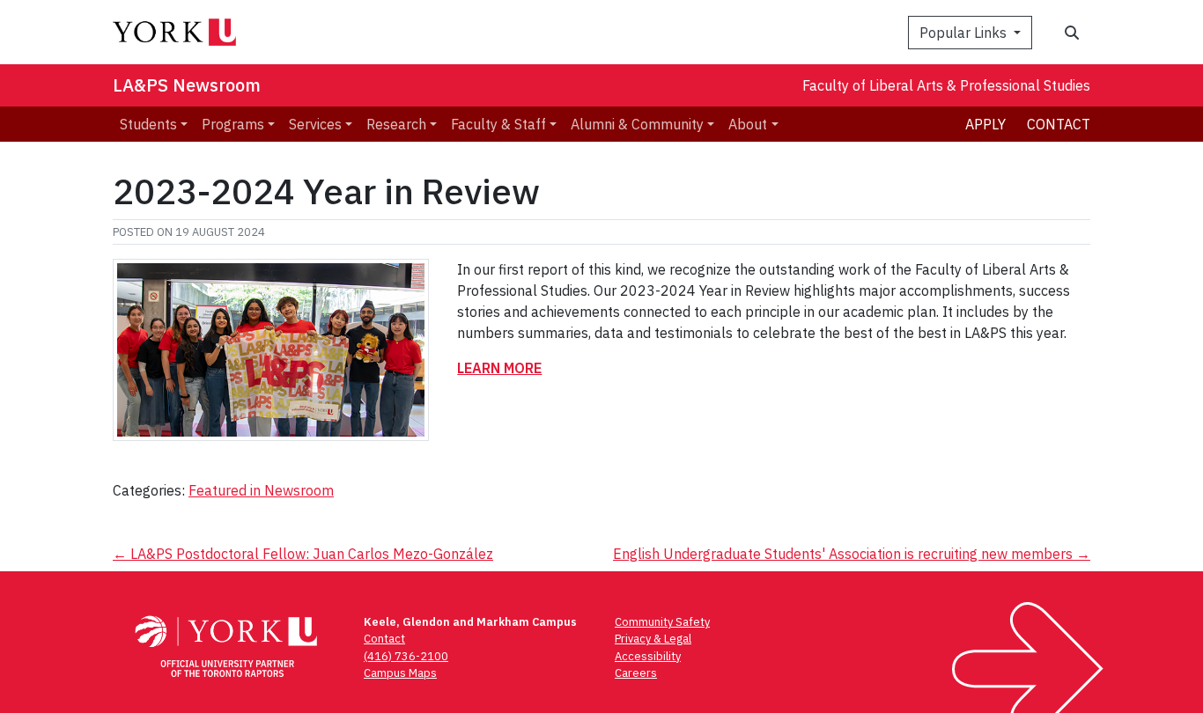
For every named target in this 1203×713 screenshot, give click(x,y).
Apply (985, 124)
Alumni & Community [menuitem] (637, 124)
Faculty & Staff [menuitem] (498, 124)
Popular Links (964, 32)
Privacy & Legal (653, 638)
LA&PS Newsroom (187, 85)
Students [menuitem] (148, 124)
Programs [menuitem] (233, 124)
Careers (636, 672)
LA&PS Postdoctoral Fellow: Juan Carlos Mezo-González (303, 553)
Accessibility (648, 656)
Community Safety (662, 621)
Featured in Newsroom (261, 490)
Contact (1058, 124)
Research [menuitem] (396, 124)
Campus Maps (400, 672)
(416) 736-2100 (406, 656)
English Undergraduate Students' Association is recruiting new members (851, 553)
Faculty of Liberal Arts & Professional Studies (946, 85)
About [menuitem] (747, 124)
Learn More (499, 368)
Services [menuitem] (315, 124)
